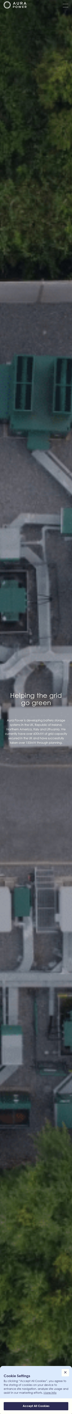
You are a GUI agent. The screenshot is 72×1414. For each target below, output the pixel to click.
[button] (64, 5)
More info (50, 1392)
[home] (15, 4)
